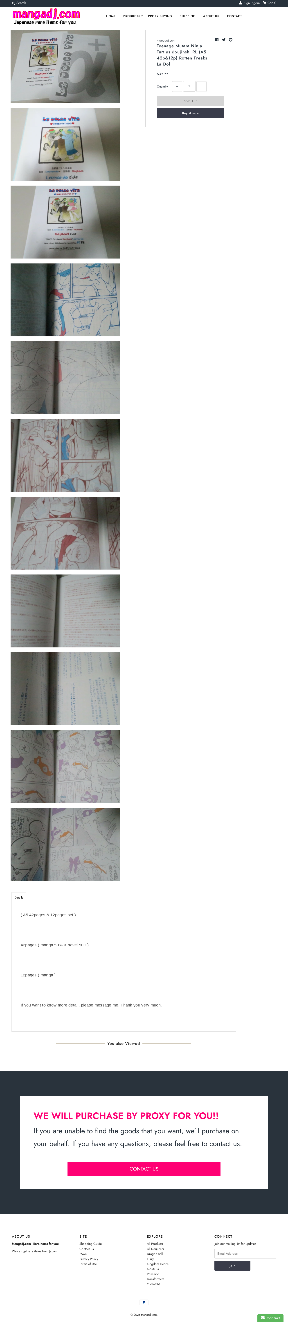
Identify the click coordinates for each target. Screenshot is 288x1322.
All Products (155, 1243)
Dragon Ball (155, 1254)
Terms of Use (88, 1264)
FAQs (83, 1254)
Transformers (155, 1279)
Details (18, 897)
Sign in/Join (251, 3)
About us (211, 16)
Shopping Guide (90, 1243)
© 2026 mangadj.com (144, 1315)
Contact (234, 16)
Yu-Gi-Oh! (153, 1284)
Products (131, 16)
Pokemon (153, 1274)
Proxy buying (160, 16)
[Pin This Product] (230, 39)
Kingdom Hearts (158, 1264)
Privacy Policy (88, 1259)
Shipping (188, 16)
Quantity (162, 86)
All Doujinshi (155, 1249)
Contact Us (86, 1249)
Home (111, 16)
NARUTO (153, 1269)
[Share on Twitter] (224, 39)
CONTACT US (144, 1168)
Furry (150, 1259)
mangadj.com (166, 40)
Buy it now (190, 113)
